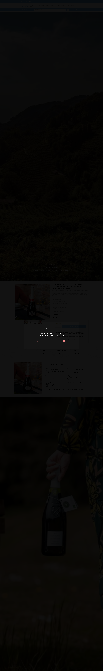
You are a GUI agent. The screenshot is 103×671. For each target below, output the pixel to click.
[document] (51, 335)
